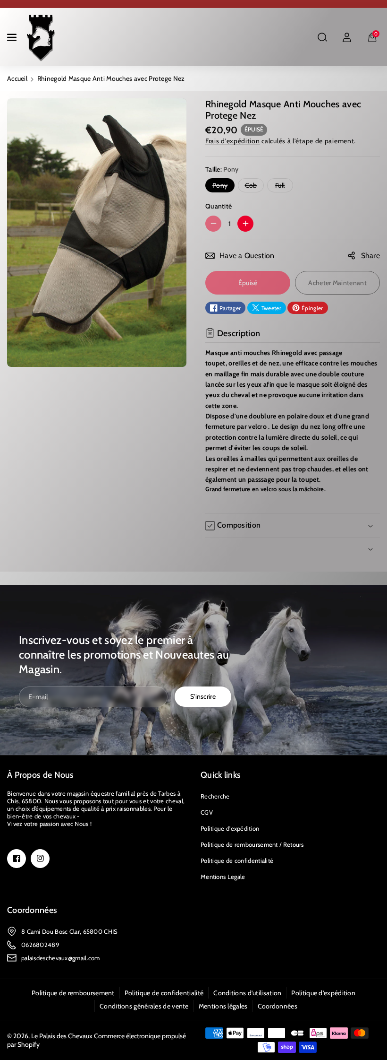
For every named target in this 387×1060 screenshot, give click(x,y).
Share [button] (370, 255)
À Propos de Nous (40, 775)
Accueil (17, 78)
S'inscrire (203, 696)
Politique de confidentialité (237, 860)
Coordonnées (32, 910)
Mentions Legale (223, 876)
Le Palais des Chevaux (62, 1036)
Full (282, 186)
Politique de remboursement (73, 993)
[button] (12, 37)
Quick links (221, 775)
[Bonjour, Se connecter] (347, 37)
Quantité (218, 206)
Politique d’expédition (323, 993)
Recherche (215, 796)
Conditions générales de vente (144, 1006)
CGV (207, 812)
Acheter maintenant (337, 282)
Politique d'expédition (230, 828)
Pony (222, 186)
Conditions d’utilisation (247, 993)
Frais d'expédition (232, 141)
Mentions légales (223, 1006)
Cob (253, 186)
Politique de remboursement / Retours (252, 844)
